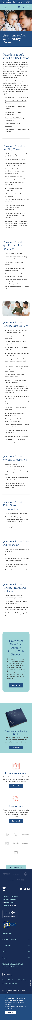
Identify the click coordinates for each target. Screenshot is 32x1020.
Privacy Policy (22, 980)
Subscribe (5, 905)
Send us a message (9, 899)
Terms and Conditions (9, 980)
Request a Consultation (10, 896)
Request (16, 786)
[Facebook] (28, 889)
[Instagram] (25, 889)
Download (16, 747)
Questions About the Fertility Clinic (16, 97)
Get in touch (16, 821)
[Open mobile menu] (28, 6)
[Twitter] (21, 889)
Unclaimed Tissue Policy (9, 983)
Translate (8, 974)
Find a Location (16, 867)
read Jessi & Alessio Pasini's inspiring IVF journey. (16, 1)
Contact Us (16, 685)
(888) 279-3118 (10, 902)
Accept (10, 1012)
